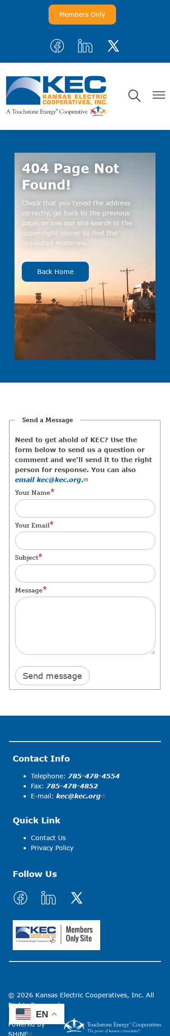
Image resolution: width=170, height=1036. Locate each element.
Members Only (82, 14)
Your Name (32, 493)
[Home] (56, 96)
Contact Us (48, 838)
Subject (26, 558)
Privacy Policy (52, 848)
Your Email (32, 525)
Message (29, 590)
